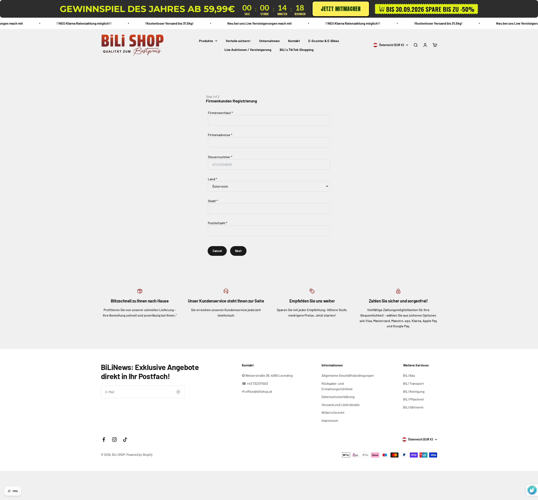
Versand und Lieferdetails (341, 405)
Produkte (206, 41)
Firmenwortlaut (219, 113)
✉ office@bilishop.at (257, 391)
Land (211, 179)
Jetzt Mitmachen (341, 9)
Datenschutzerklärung (338, 397)
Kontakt (294, 41)
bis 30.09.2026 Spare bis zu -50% (430, 8)
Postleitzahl (216, 223)
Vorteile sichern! (238, 41)
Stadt (212, 201)
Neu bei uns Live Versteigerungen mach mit (228, 23)
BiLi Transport (413, 383)
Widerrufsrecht (333, 412)
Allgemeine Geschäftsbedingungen (348, 375)
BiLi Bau (409, 375)
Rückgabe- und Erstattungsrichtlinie (337, 386)
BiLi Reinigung (414, 391)
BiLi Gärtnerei (413, 407)
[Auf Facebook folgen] (104, 439)
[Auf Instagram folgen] (114, 439)
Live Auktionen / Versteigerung (247, 49)
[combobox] (269, 142)
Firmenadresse (219, 135)
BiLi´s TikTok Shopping (297, 49)
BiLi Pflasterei (413, 399)
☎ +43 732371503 (255, 383)
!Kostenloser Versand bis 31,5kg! (137, 23)
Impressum (330, 420)
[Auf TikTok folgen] (125, 439)
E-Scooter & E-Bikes (323, 41)
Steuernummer (219, 157)
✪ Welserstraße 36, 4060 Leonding (267, 375)
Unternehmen (269, 41)
